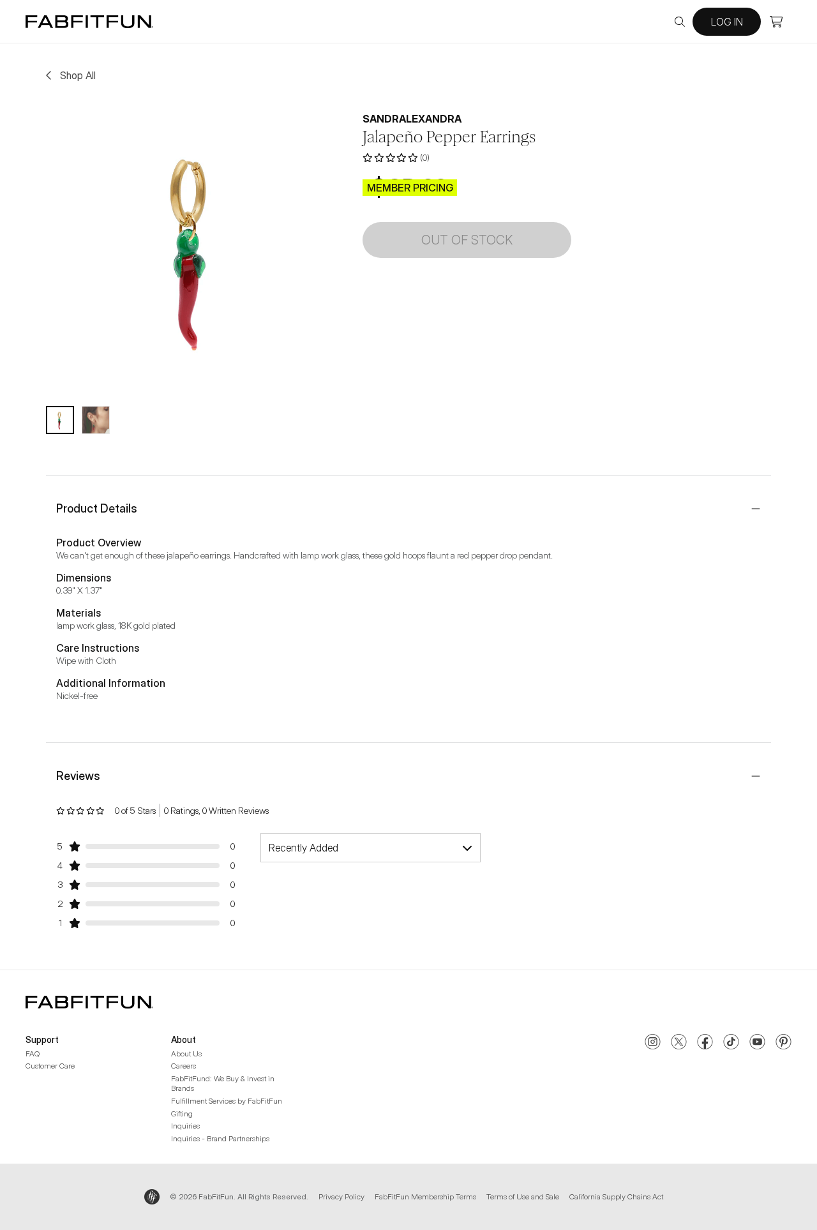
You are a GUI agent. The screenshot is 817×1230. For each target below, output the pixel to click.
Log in (727, 21)
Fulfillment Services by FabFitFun (226, 1101)
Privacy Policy (341, 1196)
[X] (679, 1043)
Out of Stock (467, 240)
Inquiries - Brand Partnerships (220, 1138)
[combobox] (370, 847)
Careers (183, 1065)
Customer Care (50, 1065)
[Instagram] (653, 1043)
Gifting (182, 1113)
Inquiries (185, 1125)
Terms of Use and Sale (522, 1196)
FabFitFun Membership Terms (425, 1196)
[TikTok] (731, 1043)
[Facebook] (705, 1043)
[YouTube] (757, 1043)
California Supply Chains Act (616, 1196)
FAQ (33, 1053)
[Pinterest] (783, 1043)
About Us (186, 1053)
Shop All (78, 75)
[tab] (60, 420)
